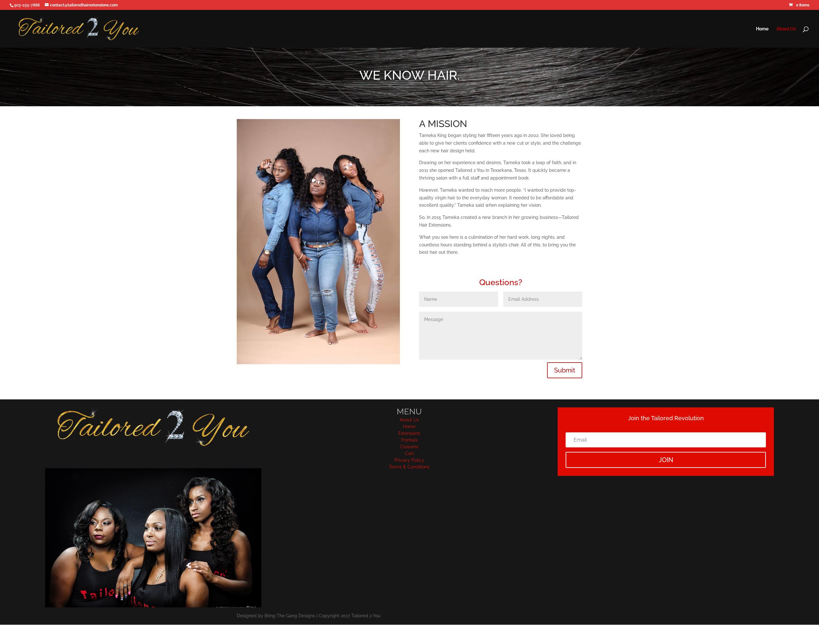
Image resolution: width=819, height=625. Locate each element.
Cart (409, 453)
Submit (564, 370)
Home (762, 29)
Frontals (409, 440)
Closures (409, 446)
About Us (786, 29)
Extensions (409, 433)
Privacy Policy (409, 460)
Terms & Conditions (409, 466)
